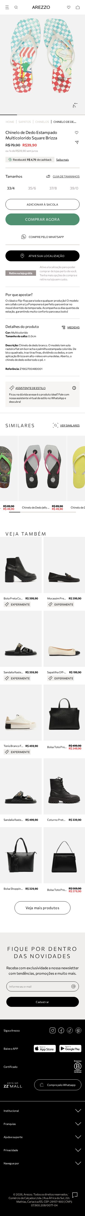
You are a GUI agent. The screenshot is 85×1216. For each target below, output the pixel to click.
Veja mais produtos (42, 908)
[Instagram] (53, 1030)
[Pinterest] (78, 1030)
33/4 (11, 188)
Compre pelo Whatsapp (46, 236)
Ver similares (70, 425)
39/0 (74, 188)
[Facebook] (61, 1030)
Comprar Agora (42, 219)
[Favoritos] (68, 7)
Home (10, 121)
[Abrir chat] (75, 1195)
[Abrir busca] (16, 7)
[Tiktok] (70, 1030)
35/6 (32, 188)
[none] (73, 986)
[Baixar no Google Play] (70, 1048)
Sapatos (25, 121)
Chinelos (42, 121)
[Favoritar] (77, 133)
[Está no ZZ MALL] (13, 1085)
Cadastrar (42, 1001)
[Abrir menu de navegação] (9, 6)
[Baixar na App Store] (45, 1048)
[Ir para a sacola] (77, 7)
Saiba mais (62, 159)
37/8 (53, 188)
